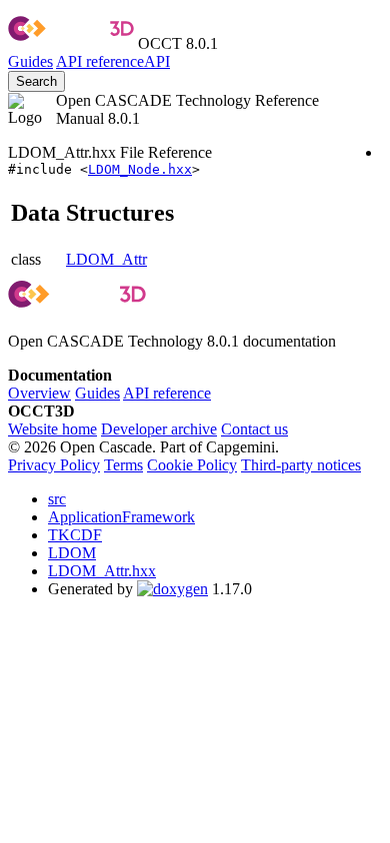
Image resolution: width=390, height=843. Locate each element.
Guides (30, 61)
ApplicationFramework (121, 516)
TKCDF (75, 534)
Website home (52, 429)
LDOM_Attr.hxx (102, 570)
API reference (167, 393)
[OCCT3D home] (71, 43)
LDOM (72, 552)
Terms (123, 464)
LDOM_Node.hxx (140, 169)
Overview (39, 393)
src (57, 498)
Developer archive (159, 429)
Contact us (254, 429)
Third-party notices (301, 464)
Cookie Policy (192, 464)
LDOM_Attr (106, 259)
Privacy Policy (54, 464)
